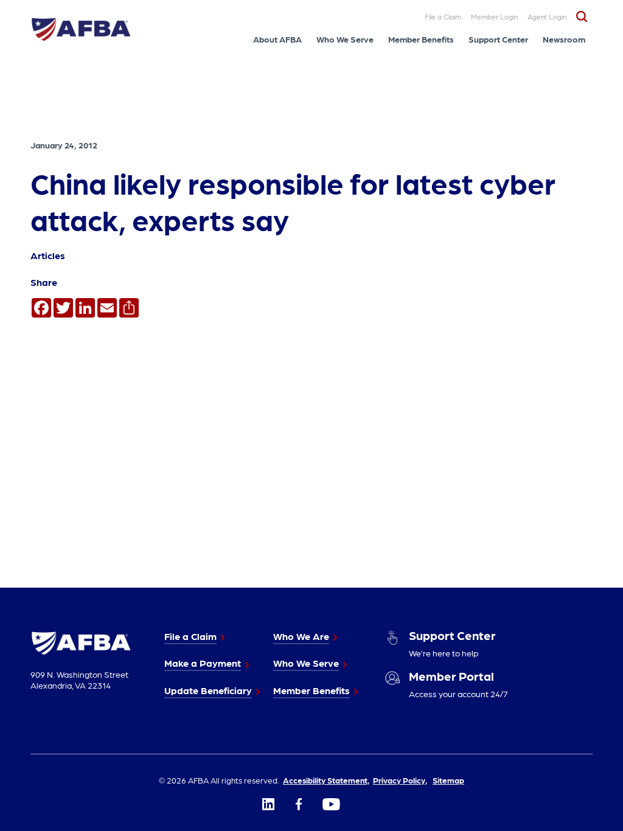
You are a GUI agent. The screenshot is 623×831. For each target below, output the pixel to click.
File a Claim (443, 16)
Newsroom (564, 39)
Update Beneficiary (208, 690)
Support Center (498, 39)
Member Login (494, 16)
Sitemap (448, 780)
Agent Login (546, 16)
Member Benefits (421, 39)
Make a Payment (202, 663)
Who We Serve (345, 39)
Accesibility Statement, (326, 780)
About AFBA (277, 39)
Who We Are (301, 636)
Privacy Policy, (400, 780)
